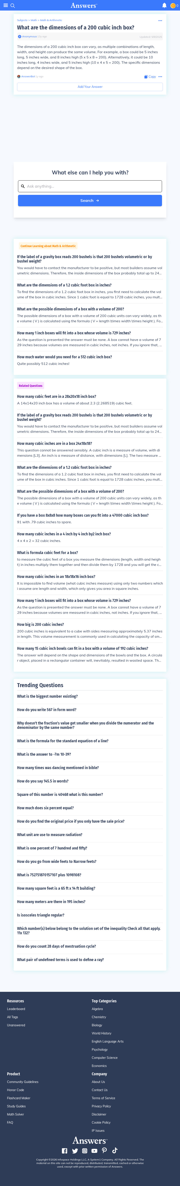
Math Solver (15, 1114)
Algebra (97, 1009)
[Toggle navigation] (6, 5)
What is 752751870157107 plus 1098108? (49, 875)
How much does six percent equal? (45, 808)
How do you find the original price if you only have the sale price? (70, 821)
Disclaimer (99, 1114)
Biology (97, 1025)
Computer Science (105, 1058)
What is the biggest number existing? (47, 696)
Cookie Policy (101, 1122)
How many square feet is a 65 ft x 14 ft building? (56, 888)
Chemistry (99, 1017)
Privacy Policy (101, 1106)
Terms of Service (103, 1098)
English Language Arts (108, 1041)
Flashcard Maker (18, 1098)
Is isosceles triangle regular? (40, 915)
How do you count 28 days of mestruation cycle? (56, 946)
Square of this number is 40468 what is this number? (60, 794)
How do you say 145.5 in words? (42, 781)
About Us (98, 1082)
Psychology (100, 1050)
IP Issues (98, 1131)
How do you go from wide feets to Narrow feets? (56, 861)
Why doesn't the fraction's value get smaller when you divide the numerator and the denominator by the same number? (85, 725)
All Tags (12, 1017)
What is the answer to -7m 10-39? (44, 754)
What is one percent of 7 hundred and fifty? (52, 848)
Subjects (22, 20)
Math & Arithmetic (51, 20)
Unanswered (16, 1025)
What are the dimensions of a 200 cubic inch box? (75, 27)
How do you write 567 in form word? (46, 709)
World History (101, 1033)
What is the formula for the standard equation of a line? (62, 741)
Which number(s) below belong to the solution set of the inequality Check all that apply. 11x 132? (88, 930)
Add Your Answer (90, 87)
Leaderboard (16, 1009)
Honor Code (15, 1090)
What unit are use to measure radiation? (49, 834)
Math (34, 20)
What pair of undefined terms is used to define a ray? (60, 959)
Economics (99, 1066)
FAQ (10, 1122)
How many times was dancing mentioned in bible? (58, 767)
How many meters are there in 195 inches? (51, 901)
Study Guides (16, 1106)
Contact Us (100, 1090)
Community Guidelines (22, 1082)
